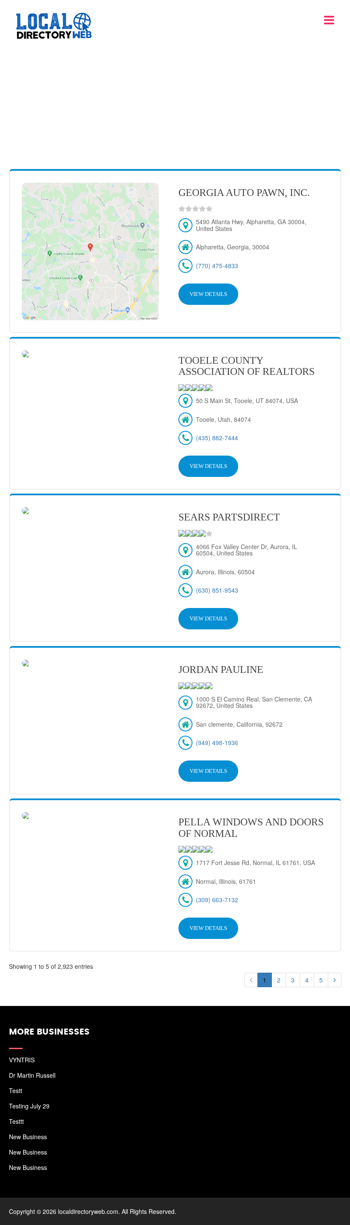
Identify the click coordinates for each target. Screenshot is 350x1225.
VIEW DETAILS (208, 294)
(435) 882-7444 (217, 437)
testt (15, 1090)
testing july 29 (29, 1106)
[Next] (334, 980)
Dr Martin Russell (32, 1075)
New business (28, 1136)
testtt (16, 1121)
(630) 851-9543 (217, 590)
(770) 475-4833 (217, 265)
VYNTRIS (22, 1059)
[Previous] (251, 980)
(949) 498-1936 (217, 742)
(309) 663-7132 (217, 899)
